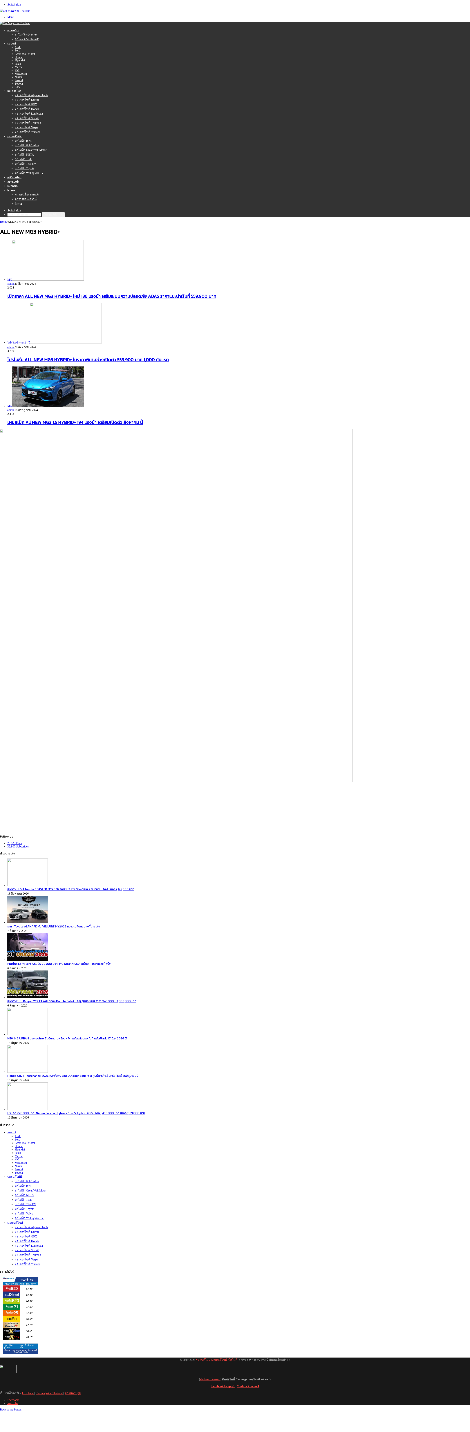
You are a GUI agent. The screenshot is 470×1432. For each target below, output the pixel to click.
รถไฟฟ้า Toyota (24, 168)
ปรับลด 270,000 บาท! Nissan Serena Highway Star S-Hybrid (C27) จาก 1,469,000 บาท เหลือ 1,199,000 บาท (76, 1113)
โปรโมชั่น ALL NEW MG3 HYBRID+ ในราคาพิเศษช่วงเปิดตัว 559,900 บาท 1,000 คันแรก (88, 359)
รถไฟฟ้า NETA (24, 154)
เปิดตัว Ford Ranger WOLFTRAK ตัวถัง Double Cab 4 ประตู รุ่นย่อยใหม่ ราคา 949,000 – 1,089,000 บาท (71, 1001)
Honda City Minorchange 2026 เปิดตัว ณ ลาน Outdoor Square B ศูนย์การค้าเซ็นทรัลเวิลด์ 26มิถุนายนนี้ (72, 1075)
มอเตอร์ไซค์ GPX (26, 104)
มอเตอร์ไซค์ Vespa (26, 127)
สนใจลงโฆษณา (210, 1379)
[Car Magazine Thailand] (15, 10)
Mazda (19, 67)
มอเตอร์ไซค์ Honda (27, 109)
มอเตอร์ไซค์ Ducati (27, 99)
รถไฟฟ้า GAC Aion (27, 145)
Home (3, 221)
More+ (11, 190)
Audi (18, 47)
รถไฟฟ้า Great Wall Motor (30, 150)
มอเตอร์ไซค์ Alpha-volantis (31, 95)
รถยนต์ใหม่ (203, 1359)
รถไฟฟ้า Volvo (24, 1213)
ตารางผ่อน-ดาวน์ (26, 199)
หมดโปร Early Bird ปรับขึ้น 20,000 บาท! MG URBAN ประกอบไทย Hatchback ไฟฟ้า (59, 963)
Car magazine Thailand (49, 1393)
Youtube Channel (248, 1386)
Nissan (19, 77)
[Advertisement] (235, 808)
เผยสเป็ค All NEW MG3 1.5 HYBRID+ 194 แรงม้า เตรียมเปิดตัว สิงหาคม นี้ (75, 422)
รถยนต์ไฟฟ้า (14, 136)
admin (11, 283)
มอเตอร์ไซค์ (14, 91)
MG (17, 70)
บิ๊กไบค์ (232, 1359)
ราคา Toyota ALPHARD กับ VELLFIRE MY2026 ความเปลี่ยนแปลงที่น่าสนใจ (53, 926)
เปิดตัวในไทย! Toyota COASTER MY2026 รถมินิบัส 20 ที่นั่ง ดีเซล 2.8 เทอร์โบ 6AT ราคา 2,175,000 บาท (70, 889)
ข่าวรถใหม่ (13, 30)
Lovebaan (28, 1393)
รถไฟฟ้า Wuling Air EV (29, 172)
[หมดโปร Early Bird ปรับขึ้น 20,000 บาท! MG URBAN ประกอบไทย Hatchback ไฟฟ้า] (27, 959)
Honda (19, 57)
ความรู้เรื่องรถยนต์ (27, 194)
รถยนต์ (11, 43)
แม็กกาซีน (12, 186)
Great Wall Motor (25, 53)
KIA (17, 86)
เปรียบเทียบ (14, 177)
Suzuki (19, 80)
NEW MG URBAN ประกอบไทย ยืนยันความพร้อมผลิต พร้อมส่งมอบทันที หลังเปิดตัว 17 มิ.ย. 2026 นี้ (67, 1038)
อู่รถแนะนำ (13, 181)
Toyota (19, 83)
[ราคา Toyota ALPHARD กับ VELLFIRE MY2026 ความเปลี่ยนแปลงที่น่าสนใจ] (27, 922)
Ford (17, 50)
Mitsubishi (21, 73)
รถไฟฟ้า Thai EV (25, 163)
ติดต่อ (18, 203)
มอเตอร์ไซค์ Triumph (28, 122)
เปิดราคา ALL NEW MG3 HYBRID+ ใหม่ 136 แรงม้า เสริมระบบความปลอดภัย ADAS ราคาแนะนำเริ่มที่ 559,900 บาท (111, 296)
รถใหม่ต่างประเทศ (27, 39)
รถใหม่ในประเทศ (26, 34)
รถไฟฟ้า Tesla (23, 159)
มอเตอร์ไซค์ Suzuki (27, 118)
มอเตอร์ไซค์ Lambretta (29, 113)
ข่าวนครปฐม (73, 1393)
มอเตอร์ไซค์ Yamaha (27, 131)
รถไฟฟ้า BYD (23, 140)
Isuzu (18, 63)
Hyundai (20, 60)
